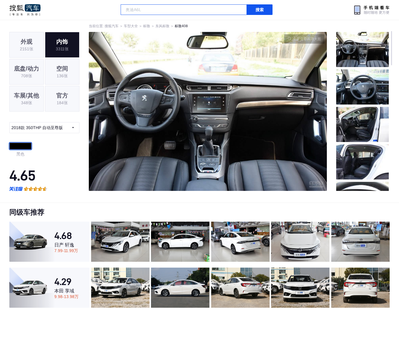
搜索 (260, 9)
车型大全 (131, 26)
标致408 (181, 26)
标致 (146, 26)
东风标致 (162, 26)
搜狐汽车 (25, 10)
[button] (148, 111)
